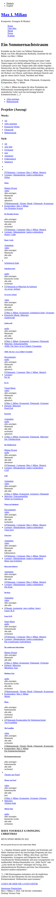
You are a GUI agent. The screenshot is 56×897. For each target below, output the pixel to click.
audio (6, 274)
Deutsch (10, 3)
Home (10, 26)
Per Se (7, 377)
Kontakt (11, 36)
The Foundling (10, 722)
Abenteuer (8, 156)
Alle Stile (8, 147)
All (5, 121)
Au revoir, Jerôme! (12, 289)
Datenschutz (16, 888)
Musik (10, 31)
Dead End (8, 408)
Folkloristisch (10, 159)
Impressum (5, 888)
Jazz (6, 153)
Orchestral (8, 150)
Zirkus (7, 177)
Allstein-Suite (10, 803)
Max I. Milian (14, 14)
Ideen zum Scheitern (13, 561)
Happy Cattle (10, 234)
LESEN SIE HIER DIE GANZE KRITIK (19, 884)
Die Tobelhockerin (12, 439)
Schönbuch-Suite (11, 263)
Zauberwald (9, 317)
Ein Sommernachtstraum (14, 751)
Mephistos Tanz (11, 668)
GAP (6, 470)
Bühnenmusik (12, 101)
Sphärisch (8, 162)
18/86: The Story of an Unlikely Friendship (22, 346)
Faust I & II (9, 611)
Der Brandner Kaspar (13, 208)
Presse (10, 33)
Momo (7, 696)
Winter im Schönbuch (13, 499)
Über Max (12, 28)
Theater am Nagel (12, 774)
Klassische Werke (12, 127)
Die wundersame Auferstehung (17, 642)
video (6, 191)
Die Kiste (8, 587)
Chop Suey (9, 530)
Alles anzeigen (13, 99)
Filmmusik (8, 130)
